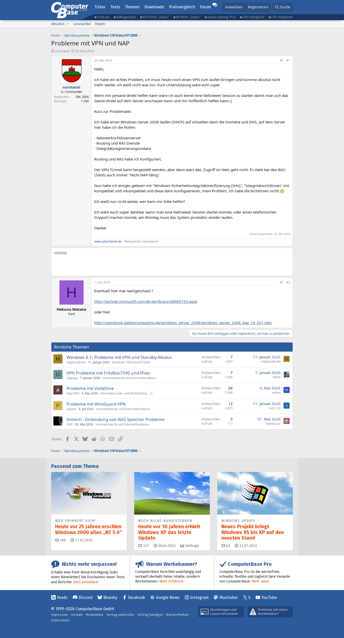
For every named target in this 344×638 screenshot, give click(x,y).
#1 (288, 60)
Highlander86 (76, 362)
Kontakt (77, 615)
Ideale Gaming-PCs (221, 17)
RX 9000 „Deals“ (188, 17)
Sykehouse (273, 423)
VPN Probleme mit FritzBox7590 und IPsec (108, 373)
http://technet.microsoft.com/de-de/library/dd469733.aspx (145, 301)
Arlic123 (275, 408)
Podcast (103, 17)
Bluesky (110, 597)
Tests (115, 7)
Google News (168, 597)
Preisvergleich (182, 7)
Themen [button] (132, 7)
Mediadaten (94, 615)
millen (276, 392)
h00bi (277, 377)
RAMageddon (126, 17)
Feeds (62, 597)
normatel (62, 51)
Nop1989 (72, 393)
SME (69, 424)
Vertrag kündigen (150, 615)
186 (62, 540)
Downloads (154, 7)
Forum (205, 7)
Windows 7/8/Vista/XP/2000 (131, 362)
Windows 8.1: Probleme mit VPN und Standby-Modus (119, 357)
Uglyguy (72, 378)
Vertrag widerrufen (120, 615)
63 (227, 546)
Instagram (199, 597)
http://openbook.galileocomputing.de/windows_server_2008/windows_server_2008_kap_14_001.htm (183, 322)
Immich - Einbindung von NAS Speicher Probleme (115, 419)
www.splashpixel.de (108, 241)
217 (145, 546)
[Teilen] (281, 61)
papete (71, 409)
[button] (68, 24)
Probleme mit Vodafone (90, 388)
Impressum (59, 615)
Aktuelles (58, 24)
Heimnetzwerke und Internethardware (129, 378)
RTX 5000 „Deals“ (156, 17)
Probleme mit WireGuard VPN (96, 404)
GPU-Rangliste (253, 17)
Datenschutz (60, 620)
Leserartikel (82, 24)
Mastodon (229, 597)
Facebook (136, 597)
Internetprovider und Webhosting (123, 393)
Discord (85, 597)
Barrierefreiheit (177, 615)
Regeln (100, 24)
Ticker (100, 7)
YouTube (269, 597)
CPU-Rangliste (282, 17)
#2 (288, 282)
